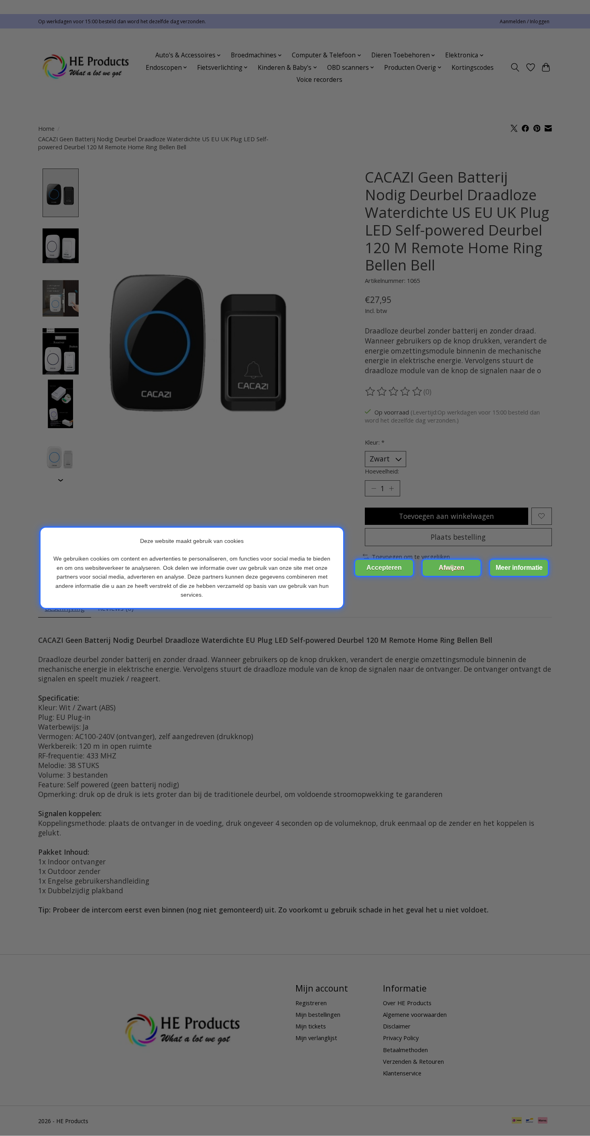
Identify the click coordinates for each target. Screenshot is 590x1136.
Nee (451, 568)
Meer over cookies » (519, 568)
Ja (384, 568)
